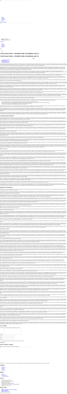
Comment (1, 334)
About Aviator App (4, 60)
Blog (2, 20)
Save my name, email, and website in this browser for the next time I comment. (12, 340)
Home (3, 17)
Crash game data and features (6, 59)
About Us (3, 18)
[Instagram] (2, 51)
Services (3, 44)
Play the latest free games (5, 62)
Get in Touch (2, 41)
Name (1, 335)
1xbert (23, 320)
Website (1, 339)
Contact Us (3, 19)
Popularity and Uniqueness (6, 61)
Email (1, 337)
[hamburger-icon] (0, 42)
